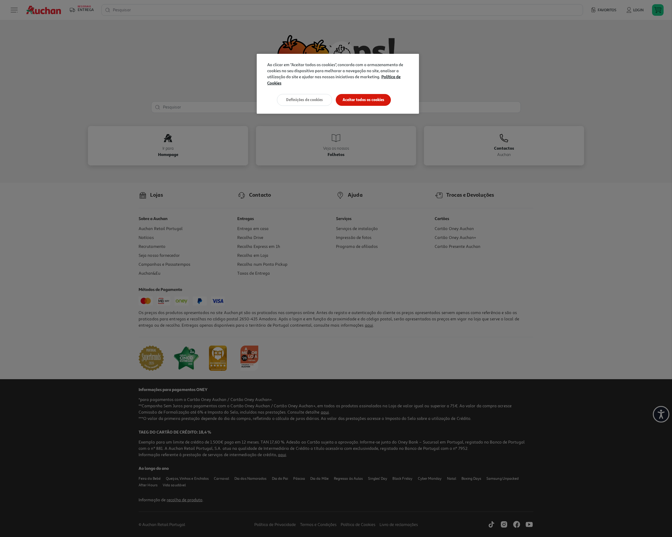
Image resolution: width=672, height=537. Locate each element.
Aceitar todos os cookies (363, 99)
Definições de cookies (304, 99)
